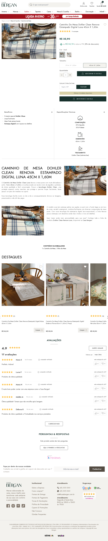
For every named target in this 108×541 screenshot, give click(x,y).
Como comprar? (37, 491)
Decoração (90, 11)
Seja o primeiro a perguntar (54, 448)
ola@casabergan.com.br (65, 494)
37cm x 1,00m (70, 65)
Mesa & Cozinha (63, 11)
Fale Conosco (37, 511)
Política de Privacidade (40, 504)
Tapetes (38, 11)
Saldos (26, 11)
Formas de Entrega (38, 494)
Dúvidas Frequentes (39, 514)
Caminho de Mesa (26, 21)
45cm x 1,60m (94, 65)
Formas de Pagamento (40, 498)
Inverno (4, 11)
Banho (77, 11)
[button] (54, 50)
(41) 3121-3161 (65, 488)
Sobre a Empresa (38, 488)
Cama (49, 11)
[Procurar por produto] (31, 5)
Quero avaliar (97, 348)
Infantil (102, 11)
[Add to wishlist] (105, 24)
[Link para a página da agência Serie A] (49, 536)
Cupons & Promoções (40, 508)
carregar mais (54, 424)
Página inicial (5, 21)
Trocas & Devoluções (39, 501)
